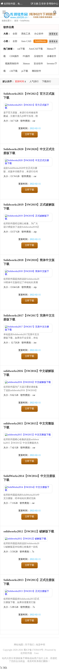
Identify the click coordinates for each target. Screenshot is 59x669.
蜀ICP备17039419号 (33, 650)
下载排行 (46, 81)
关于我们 (29, 644)
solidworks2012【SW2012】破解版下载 (28, 531)
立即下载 (29, 134)
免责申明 (40, 644)
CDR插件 (14, 56)
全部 (15, 33)
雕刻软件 (36, 71)
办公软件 (38, 33)
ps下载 (24, 71)
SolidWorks (40, 41)
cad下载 (21, 49)
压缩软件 (38, 56)
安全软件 (38, 63)
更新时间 (19, 81)
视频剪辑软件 (12, 63)
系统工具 (25, 33)
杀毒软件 (51, 56)
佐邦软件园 (26, 653)
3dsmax (26, 63)
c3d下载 (14, 71)
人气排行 (34, 81)
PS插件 (26, 56)
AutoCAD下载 (36, 49)
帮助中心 (53, 3)
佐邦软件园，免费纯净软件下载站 (21, 3)
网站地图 (18, 644)
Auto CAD (26, 41)
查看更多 (53, 34)
